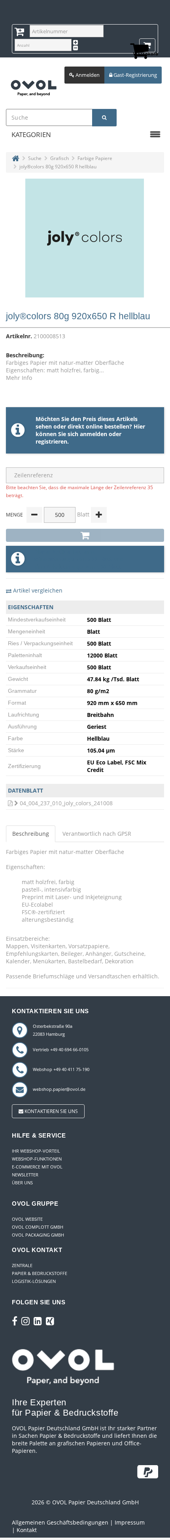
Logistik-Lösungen (34, 1281)
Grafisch (59, 158)
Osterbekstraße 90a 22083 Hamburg (52, 1030)
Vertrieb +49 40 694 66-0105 (61, 1049)
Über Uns (22, 1182)
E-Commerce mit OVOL (37, 1167)
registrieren (51, 441)
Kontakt (27, 1530)
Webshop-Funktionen (37, 1159)
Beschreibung (30, 833)
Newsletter (25, 1175)
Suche (35, 158)
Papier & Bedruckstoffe (39, 1273)
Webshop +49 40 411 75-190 (61, 1069)
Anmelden (87, 74)
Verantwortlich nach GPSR (96, 833)
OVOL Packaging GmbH (38, 1235)
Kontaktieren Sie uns (50, 1111)
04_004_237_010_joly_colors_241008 (66, 803)
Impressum (130, 1522)
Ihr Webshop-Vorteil (36, 1151)
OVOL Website (27, 1219)
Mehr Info (19, 377)
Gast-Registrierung (134, 74)
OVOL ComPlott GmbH (37, 1227)
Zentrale (22, 1265)
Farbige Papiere (94, 158)
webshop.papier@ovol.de (59, 1089)
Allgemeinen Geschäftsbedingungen (60, 1522)
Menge (14, 514)
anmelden (93, 434)
